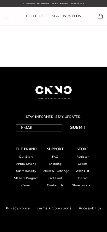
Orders (83, 164)
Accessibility (90, 208)
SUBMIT (78, 127)
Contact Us (55, 185)
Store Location (82, 185)
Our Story (26, 157)
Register (83, 157)
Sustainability (26, 171)
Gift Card (55, 178)
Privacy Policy (18, 208)
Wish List (82, 171)
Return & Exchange (55, 171)
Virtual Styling (26, 164)
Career (26, 185)
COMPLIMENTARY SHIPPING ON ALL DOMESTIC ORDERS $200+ (53, 3)
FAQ (55, 157)
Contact (83, 178)
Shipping (55, 164)
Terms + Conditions (54, 208)
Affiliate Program (26, 178)
